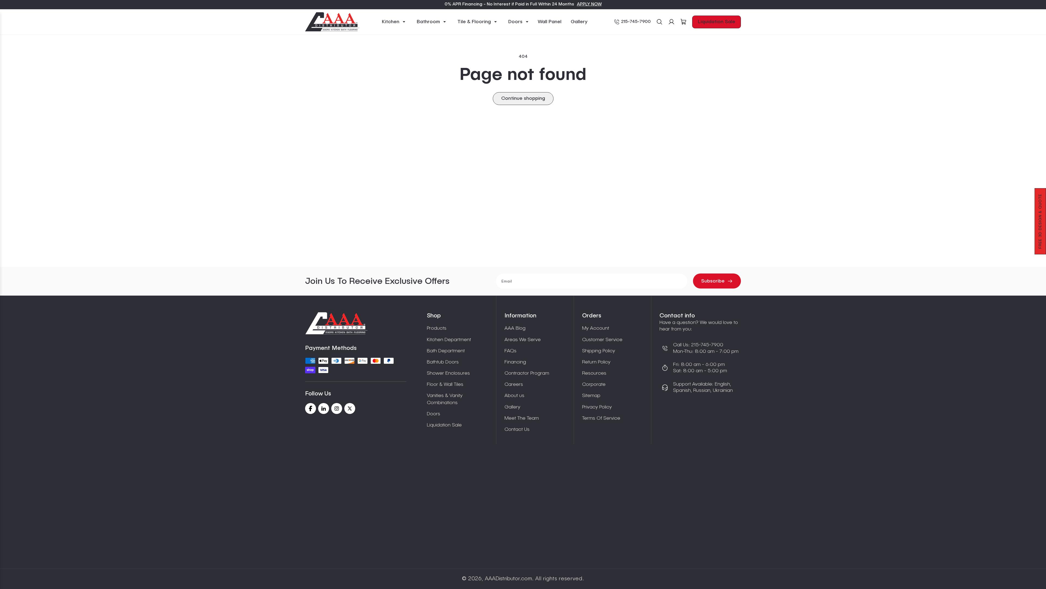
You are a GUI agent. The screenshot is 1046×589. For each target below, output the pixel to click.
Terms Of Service (601, 418)
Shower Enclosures (448, 373)
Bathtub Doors (443, 362)
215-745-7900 (636, 22)
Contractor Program (526, 373)
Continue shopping (523, 98)
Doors (433, 413)
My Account (595, 328)
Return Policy (596, 362)
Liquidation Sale (716, 21)
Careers (513, 384)
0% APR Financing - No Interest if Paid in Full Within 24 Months (509, 4)
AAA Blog (514, 328)
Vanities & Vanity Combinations (445, 399)
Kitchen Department (449, 339)
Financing (515, 362)
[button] (393, 22)
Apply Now (589, 4)
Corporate (594, 384)
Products (436, 328)
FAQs (510, 350)
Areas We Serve (522, 339)
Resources (594, 373)
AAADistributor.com (508, 579)
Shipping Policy (598, 350)
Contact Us (517, 429)
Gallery (512, 407)
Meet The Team (521, 418)
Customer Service (602, 339)
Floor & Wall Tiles (445, 384)
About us (514, 395)
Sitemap (591, 395)
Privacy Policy (597, 407)
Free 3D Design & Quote (1040, 221)
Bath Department (446, 350)
